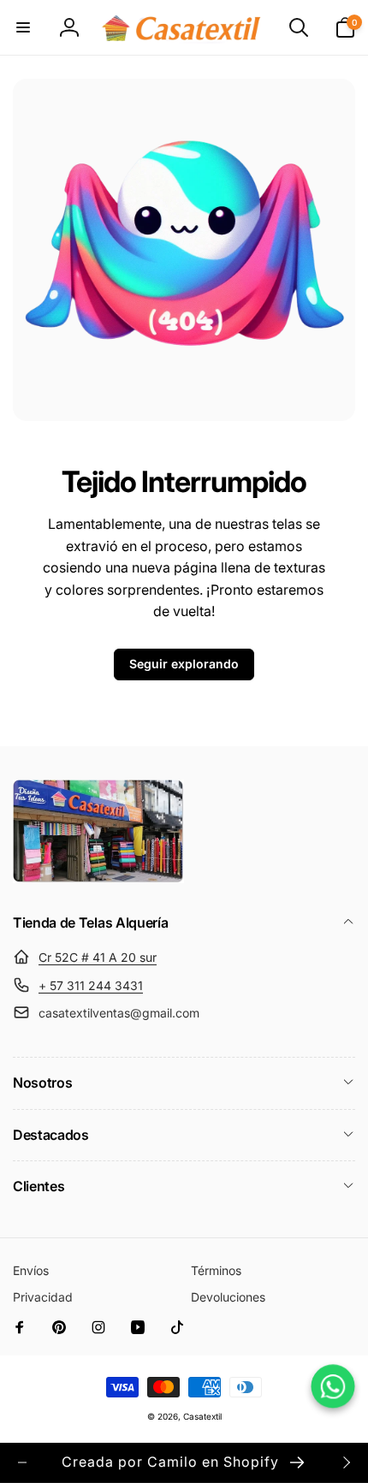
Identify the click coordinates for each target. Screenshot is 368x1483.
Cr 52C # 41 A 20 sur (98, 957)
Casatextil (202, 1416)
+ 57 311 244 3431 (91, 985)
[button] (23, 27)
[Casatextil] (98, 878)
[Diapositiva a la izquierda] (22, 1462)
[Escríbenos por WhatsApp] (332, 1386)
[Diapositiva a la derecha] (346, 1462)
